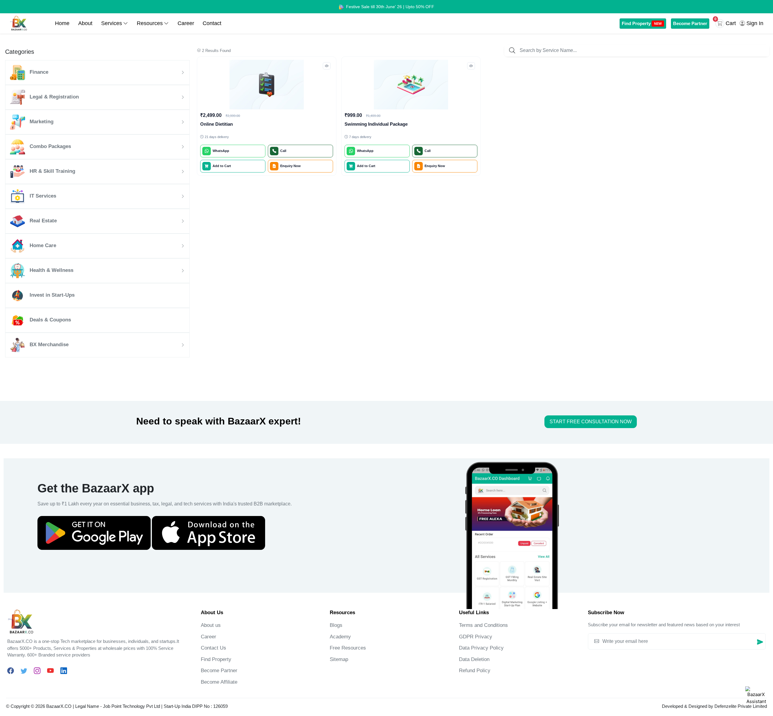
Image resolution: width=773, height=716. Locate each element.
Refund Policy (474, 670)
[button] (726, 23)
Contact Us (213, 648)
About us (211, 625)
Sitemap (339, 659)
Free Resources (348, 648)
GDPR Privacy (475, 637)
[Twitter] (24, 671)
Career (186, 23)
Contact (212, 23)
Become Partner (690, 23)
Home (62, 23)
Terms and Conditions (483, 625)
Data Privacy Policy (481, 648)
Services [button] (111, 23)
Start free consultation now (591, 421)
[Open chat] (756, 697)
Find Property (642, 23)
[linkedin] (63, 671)
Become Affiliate (219, 682)
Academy (340, 637)
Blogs (336, 625)
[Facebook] (10, 671)
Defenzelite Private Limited (740, 706)
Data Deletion (474, 659)
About (85, 23)
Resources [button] (150, 23)
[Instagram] (37, 671)
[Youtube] (50, 671)
